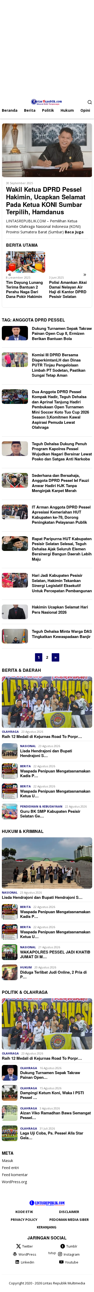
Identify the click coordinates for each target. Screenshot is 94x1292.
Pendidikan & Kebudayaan (41, 806)
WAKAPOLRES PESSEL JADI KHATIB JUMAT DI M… (55, 954)
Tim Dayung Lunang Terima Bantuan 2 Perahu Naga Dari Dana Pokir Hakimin (24, 289)
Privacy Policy (24, 1219)
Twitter (27, 1246)
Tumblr (71, 1246)
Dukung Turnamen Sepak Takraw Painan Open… (50, 1075)
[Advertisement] (47, 47)
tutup (52, 1253)
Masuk (7, 1160)
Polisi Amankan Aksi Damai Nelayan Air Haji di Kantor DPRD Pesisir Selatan (68, 289)
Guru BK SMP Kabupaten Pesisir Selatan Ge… (50, 813)
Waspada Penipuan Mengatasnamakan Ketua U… (55, 793)
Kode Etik (24, 1211)
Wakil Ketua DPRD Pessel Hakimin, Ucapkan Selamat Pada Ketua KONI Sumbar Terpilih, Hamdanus (45, 200)
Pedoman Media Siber (69, 1219)
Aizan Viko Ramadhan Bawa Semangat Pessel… (55, 1115)
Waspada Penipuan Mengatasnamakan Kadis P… (55, 773)
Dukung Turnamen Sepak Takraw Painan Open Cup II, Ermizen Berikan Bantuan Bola (62, 333)
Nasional (28, 746)
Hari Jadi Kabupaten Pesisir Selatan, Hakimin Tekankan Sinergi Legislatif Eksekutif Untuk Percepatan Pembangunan (62, 583)
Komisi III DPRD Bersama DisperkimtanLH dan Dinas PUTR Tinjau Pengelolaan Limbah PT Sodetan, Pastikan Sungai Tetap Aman (58, 365)
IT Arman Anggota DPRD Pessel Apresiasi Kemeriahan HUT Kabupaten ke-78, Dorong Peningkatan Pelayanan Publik (61, 514)
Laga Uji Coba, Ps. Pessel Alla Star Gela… (51, 1135)
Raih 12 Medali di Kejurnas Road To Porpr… (42, 736)
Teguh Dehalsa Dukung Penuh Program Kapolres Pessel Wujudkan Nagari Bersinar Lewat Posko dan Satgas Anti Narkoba (62, 451)
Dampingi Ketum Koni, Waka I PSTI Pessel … (52, 1095)
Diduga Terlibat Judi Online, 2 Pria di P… (53, 974)
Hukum (26, 967)
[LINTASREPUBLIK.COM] (47, 101)
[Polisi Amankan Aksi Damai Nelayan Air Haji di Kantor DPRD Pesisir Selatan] (68, 262)
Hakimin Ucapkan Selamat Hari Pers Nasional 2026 (60, 609)
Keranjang (46, 1227)
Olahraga (10, 732)
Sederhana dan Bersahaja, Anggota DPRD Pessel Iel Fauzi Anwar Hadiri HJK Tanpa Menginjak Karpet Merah (60, 483)
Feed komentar (15, 1174)
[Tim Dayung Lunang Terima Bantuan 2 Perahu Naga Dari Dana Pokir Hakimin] (25, 262)
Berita (25, 766)
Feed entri (10, 1167)
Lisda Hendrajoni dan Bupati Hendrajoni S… (46, 753)
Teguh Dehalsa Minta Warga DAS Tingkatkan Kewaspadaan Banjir (62, 633)
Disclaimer (69, 1211)
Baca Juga (74, 231)
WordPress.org (14, 1181)
